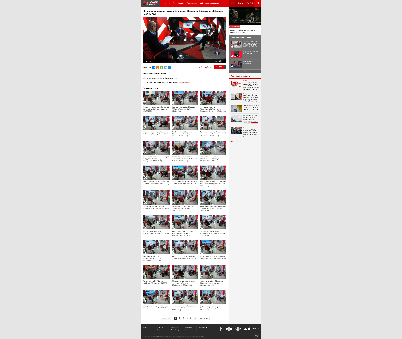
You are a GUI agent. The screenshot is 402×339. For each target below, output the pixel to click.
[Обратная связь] (232, 3)
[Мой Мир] (169, 67)
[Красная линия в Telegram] (227, 329)
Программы (192, 3)
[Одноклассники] (157, 67)
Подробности (178, 3)
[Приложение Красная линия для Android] (245, 329)
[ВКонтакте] (153, 67)
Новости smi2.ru (235, 141)
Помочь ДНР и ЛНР (245, 3)
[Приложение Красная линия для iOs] (249, 329)
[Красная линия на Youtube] (236, 329)
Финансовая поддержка (206, 330)
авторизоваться (184, 82)
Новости (166, 3)
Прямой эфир (175, 330)
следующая (204, 318)
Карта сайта (201, 336)
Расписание (174, 327)
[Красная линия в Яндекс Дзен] (231, 329)
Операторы (160, 327)
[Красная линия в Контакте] (222, 329)
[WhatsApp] (161, 67)
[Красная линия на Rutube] (240, 329)
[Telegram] (165, 67)
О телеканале (147, 330)
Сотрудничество (162, 330)
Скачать (209, 67)
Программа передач (210, 3)
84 (191, 318)
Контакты (146, 327)
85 (195, 318)
